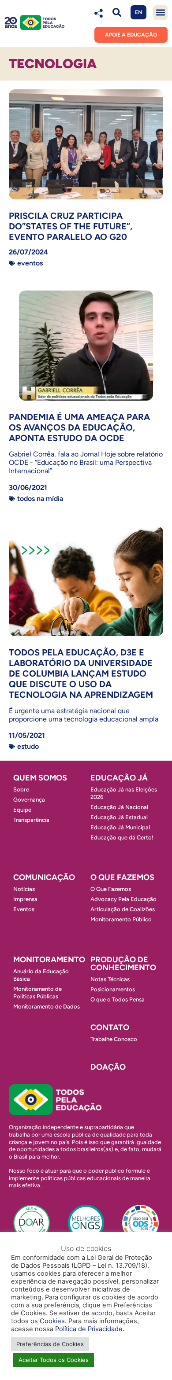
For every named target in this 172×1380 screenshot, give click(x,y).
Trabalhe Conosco (113, 1039)
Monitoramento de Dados (46, 1006)
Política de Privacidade (89, 1329)
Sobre (21, 789)
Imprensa (25, 899)
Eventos (30, 263)
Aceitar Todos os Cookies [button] (54, 1359)
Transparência (31, 820)
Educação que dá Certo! (121, 837)
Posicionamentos (112, 989)
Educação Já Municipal (120, 827)
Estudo (28, 746)
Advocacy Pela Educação (123, 899)
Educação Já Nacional (119, 807)
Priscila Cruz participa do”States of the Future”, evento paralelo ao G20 (70, 226)
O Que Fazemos (110, 889)
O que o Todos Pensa (117, 999)
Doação (108, 1067)
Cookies (52, 1321)
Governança (29, 799)
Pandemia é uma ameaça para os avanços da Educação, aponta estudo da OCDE (79, 427)
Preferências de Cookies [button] (50, 1343)
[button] (116, 12)
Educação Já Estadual (119, 817)
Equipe (22, 809)
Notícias (24, 889)
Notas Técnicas (110, 979)
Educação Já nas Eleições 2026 (123, 793)
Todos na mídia (40, 498)
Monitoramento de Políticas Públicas (37, 993)
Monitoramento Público (121, 919)
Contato (109, 1027)
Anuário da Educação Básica (41, 975)
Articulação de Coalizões (122, 909)
